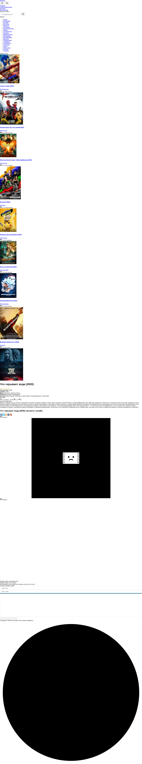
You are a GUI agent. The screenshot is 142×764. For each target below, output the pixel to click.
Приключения (7, 40)
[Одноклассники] (6, 415)
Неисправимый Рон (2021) (8, 300)
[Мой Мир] (8, 415)
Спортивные (7, 43)
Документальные (8, 28)
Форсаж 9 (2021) (5, 202)
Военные (6, 25)
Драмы (5, 30)
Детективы (6, 27)
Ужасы (5, 46)
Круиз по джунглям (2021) (8, 267)
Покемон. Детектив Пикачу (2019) (11, 234)
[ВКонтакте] (1, 415)
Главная (2, 5)
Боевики (5, 22)
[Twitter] (4, 415)
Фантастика (6, 48)
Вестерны (6, 24)
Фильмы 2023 (4, 270)
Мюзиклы (6, 39)
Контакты (3, 8)
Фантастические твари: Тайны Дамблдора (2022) (16, 160)
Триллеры (6, 45)
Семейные (6, 42)
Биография (6, 21)
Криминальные (7, 34)
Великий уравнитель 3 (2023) (9, 342)
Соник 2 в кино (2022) (7, 86)
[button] (4, 10)
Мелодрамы (7, 36)
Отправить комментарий (8, 618)
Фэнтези (5, 49)
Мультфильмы (7, 37)
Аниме (5, 19)
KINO (2, 0)
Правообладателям (6, 7)
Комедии (6, 33)
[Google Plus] (11, 415)
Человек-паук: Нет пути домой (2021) (12, 127)
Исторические (7, 31)
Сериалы (6, 51)
